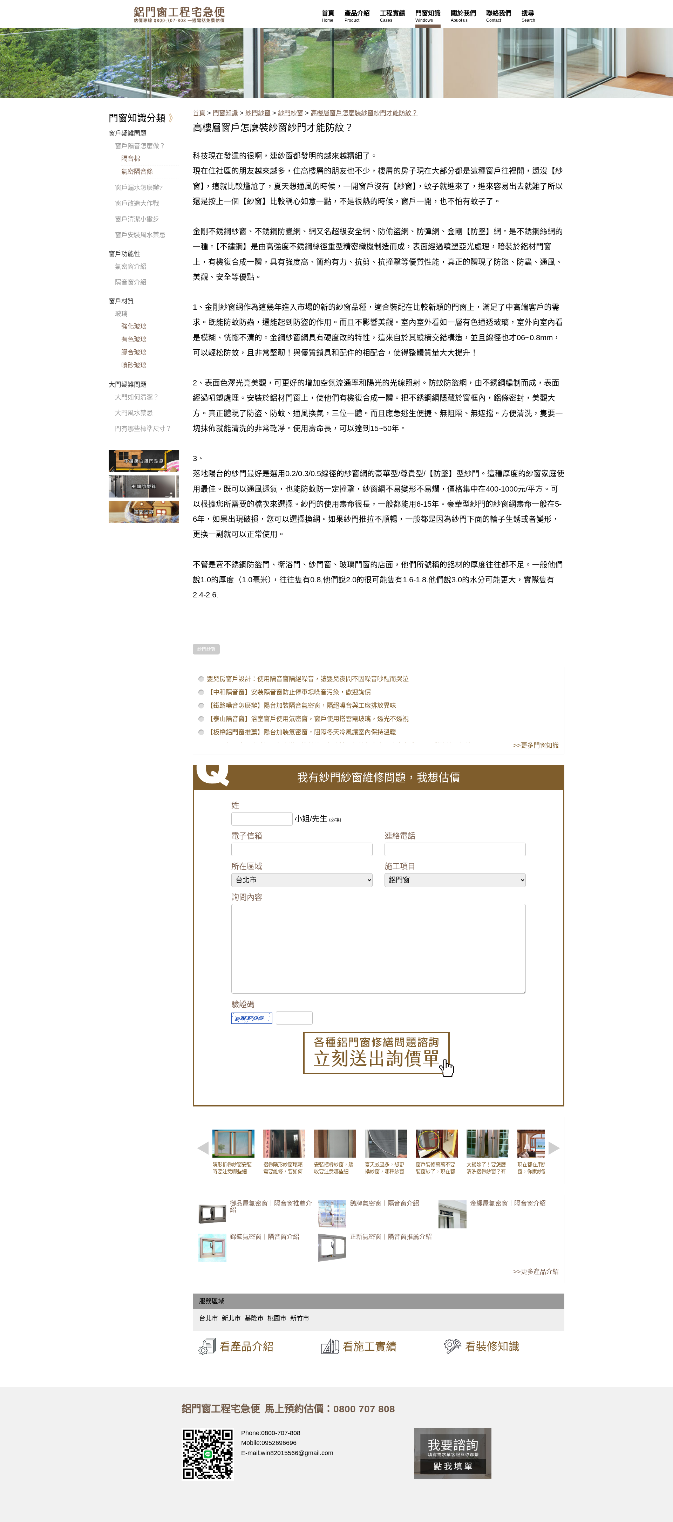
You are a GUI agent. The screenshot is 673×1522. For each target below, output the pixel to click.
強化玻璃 (134, 326)
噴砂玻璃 (134, 365)
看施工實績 (369, 1346)
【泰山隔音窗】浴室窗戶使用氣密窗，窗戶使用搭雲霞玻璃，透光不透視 (308, 718)
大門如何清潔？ (137, 397)
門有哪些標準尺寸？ (143, 428)
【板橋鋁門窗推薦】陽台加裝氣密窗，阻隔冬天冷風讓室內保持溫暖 (301, 732)
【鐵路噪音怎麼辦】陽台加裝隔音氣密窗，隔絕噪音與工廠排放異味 (301, 705)
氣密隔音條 (137, 171)
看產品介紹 (246, 1346)
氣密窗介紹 (131, 266)
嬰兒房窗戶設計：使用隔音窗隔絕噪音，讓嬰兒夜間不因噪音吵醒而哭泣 (308, 679)
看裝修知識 (492, 1346)
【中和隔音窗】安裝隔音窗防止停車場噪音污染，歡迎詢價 (289, 692)
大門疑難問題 (128, 384)
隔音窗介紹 (131, 282)
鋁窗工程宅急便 (179, 14)
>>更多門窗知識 (536, 745)
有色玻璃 (134, 339)
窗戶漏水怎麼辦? (139, 187)
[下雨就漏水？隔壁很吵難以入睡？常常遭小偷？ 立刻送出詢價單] (378, 1054)
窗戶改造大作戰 (137, 203)
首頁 (199, 113)
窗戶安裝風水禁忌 (140, 235)
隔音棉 (130, 158)
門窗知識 (225, 113)
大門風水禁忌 (134, 413)
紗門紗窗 (258, 113)
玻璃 (121, 313)
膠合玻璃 (134, 352)
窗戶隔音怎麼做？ (140, 146)
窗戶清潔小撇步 (137, 219)
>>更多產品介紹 (536, 1272)
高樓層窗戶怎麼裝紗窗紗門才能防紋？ (364, 113)
